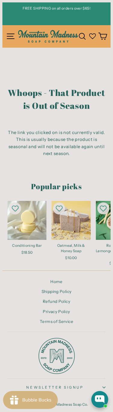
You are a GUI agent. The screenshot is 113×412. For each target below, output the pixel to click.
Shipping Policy (57, 291)
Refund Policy (56, 301)
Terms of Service (56, 321)
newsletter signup (54, 387)
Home (56, 281)
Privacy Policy (56, 311)
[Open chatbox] (99, 399)
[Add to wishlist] (15, 208)
